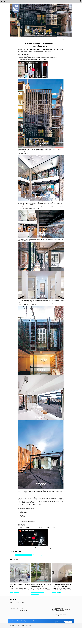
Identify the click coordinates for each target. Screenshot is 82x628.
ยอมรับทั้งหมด (68, 621)
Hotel (15, 38)
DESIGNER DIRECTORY (23, 53)
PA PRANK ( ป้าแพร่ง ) (48, 51)
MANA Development (35, 594)
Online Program (24, 610)
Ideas (35, 1)
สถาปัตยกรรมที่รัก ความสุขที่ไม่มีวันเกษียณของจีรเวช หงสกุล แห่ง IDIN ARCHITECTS (45, 548)
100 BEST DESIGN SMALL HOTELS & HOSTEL (23, 555)
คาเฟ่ (11, 592)
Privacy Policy (55, 617)
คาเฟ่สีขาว (59, 592)
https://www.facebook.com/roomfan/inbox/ (27, 508)
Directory (65, 1)
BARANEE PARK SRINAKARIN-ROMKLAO (37, 592)
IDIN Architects (24, 512)
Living (17, 1)
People (57, 1)
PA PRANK (23, 525)
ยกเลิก (61, 621)
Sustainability (49, 1)
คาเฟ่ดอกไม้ (16, 592)
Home (11, 38)
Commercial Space (26, 1)
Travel (21, 608)
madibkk (54, 592)
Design (41, 1)
